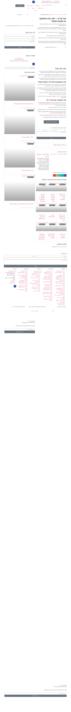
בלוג (29, 8)
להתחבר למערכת (62, 246)
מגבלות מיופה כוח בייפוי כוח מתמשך (51, 235)
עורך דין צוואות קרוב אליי (27, 170)
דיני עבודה (39, 269)
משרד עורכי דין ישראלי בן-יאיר (62, 14)
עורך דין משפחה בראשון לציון (52, 96)
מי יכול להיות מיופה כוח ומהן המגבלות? (23, 103)
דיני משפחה (54, 14)
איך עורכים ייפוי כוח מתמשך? (62, 235)
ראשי (43, 5)
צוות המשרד (37, 5)
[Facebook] (33, 2)
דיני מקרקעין (26, 269)
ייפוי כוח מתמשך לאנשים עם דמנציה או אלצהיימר (42, 198)
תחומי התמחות (30, 5)
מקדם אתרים (14, 306)
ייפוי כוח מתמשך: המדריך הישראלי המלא (53, 198)
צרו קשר (35, 10)
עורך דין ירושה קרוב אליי (27, 137)
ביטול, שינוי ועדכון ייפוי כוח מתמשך (42, 216)
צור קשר (41, 115)
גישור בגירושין (51, 269)
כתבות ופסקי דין (40, 8)
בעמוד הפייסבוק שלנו (47, 117)
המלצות (33, 8)
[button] (65, 175)
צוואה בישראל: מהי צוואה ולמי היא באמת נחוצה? (21, 204)
